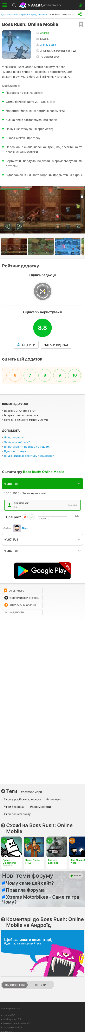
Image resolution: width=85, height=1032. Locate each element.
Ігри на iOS (9, 1015)
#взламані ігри (40, 806)
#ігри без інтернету (17, 814)
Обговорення (15, 985)
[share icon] (80, 14)
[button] (41, 246)
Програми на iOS (12, 1027)
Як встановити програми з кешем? (27, 446)
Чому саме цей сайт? (28, 883)
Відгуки (40, 985)
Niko (24, 528)
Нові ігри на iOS (12, 1019)
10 (74, 375)
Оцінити (28, 345)
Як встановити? (14, 437)
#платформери (31, 792)
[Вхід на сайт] (80, 5)
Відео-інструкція (15, 451)
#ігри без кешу (14, 806)
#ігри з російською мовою (22, 799)
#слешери (53, 799)
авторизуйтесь (31, 943)
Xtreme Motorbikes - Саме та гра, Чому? (41, 899)
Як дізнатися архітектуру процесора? (29, 455)
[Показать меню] (4, 5)
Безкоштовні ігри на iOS (17, 1023)
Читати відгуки (56, 345)
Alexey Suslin (48, 44)
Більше (77, 875)
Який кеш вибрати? (17, 442)
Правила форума (23, 890)
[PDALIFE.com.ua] (32, 5)
